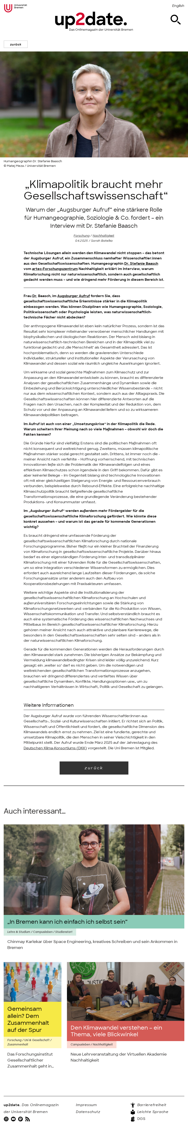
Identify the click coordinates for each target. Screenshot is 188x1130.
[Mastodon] (21, 1118)
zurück (15, 44)
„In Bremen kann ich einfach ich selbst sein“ (67, 921)
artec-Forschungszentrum (55, 269)
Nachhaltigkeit (103, 236)
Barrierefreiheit (151, 1105)
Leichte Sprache (152, 1112)
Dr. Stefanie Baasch (141, 263)
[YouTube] (14, 1118)
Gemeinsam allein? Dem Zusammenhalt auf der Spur (28, 1019)
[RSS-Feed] (28, 1118)
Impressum (86, 1105)
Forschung (82, 236)
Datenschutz (88, 1112)
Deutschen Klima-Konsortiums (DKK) (55, 748)
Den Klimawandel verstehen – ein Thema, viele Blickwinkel (116, 1031)
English (178, 5)
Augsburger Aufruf (73, 296)
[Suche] (176, 20)
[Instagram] (7, 1118)
